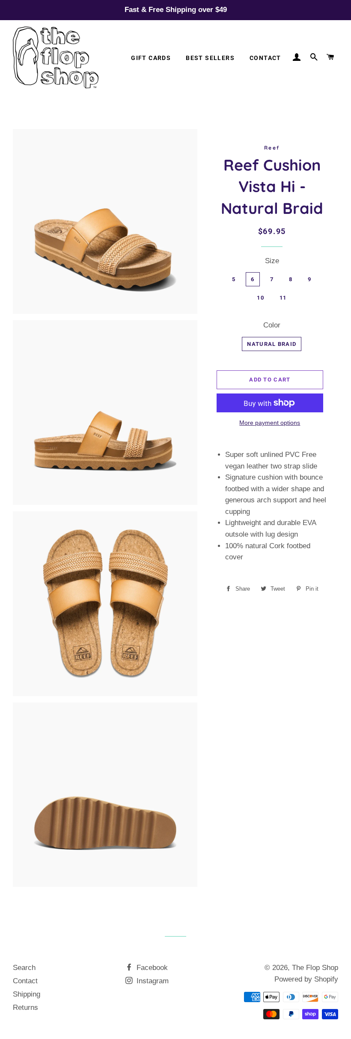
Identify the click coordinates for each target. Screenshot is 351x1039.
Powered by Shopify (306, 979)
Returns (25, 1007)
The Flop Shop (315, 968)
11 (283, 297)
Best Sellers (210, 57)
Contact (265, 57)
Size (272, 261)
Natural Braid (271, 344)
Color (271, 325)
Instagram (151, 981)
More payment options (269, 422)
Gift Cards (151, 57)
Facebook (151, 968)
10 (260, 297)
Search (24, 968)
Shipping (26, 994)
